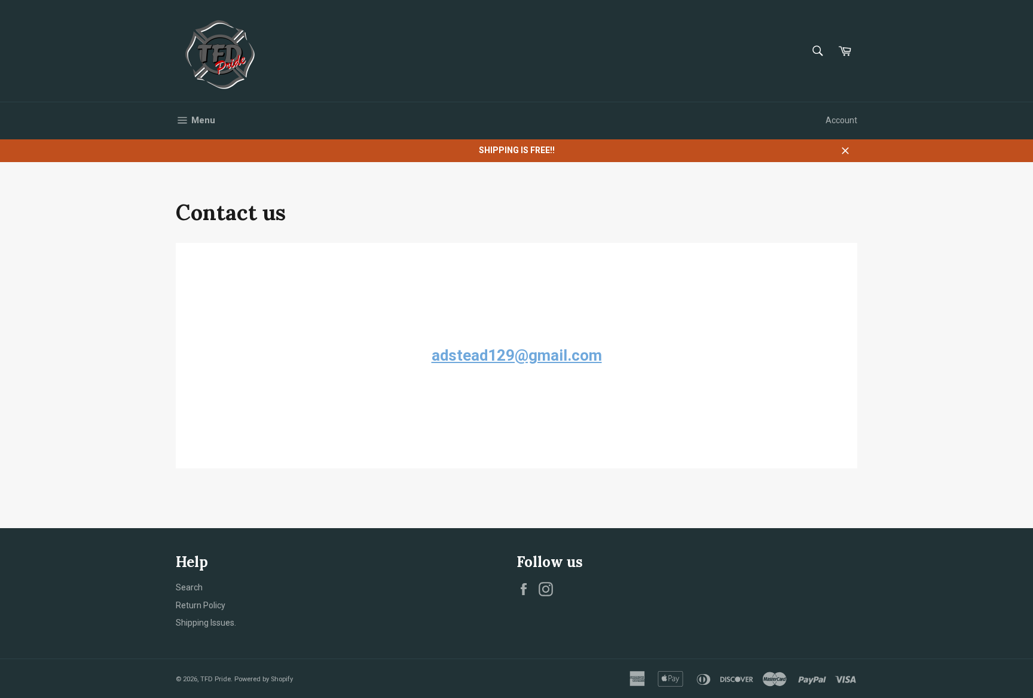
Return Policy (200, 605)
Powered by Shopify (263, 679)
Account (841, 120)
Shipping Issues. (206, 622)
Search (189, 587)
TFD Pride (215, 679)
